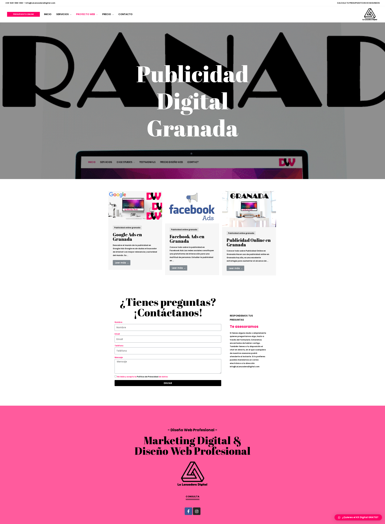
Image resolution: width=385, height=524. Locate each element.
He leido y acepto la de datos (142, 376)
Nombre (118, 322)
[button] (192, 497)
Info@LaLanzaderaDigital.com (40, 3)
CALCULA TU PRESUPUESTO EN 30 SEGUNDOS (358, 3)
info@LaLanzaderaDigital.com (244, 366)
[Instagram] (196, 511)
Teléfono (119, 345)
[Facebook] (188, 511)
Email (117, 334)
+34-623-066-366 (14, 3)
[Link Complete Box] (135, 230)
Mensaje (119, 357)
